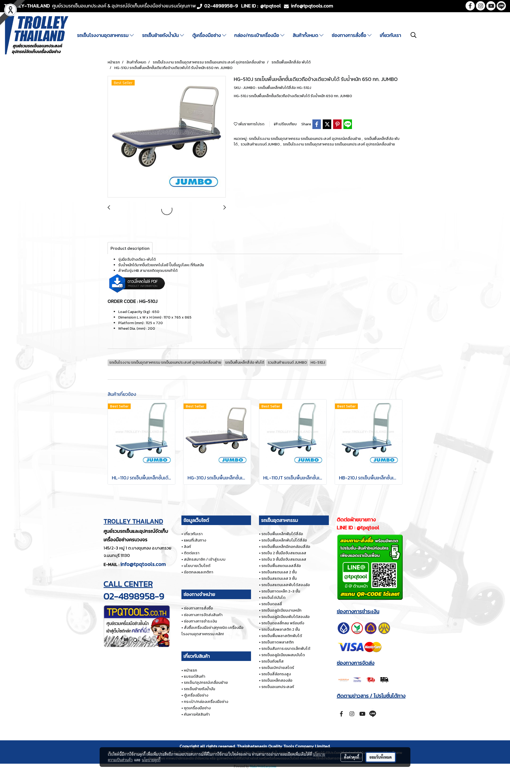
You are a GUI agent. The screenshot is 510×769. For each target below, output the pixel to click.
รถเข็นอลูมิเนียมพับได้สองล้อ (285, 616)
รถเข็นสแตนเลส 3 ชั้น (279, 578)
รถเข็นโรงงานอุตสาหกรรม (103, 35)
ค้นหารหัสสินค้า (197, 714)
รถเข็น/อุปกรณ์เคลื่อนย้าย (206, 682)
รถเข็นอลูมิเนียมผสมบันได (283, 655)
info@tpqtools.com (143, 564)
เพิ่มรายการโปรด (250, 124)
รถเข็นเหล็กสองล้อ (276, 680)
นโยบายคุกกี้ (151, 759)
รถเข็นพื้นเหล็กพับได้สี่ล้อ (282, 534)
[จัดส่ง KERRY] (364, 679)
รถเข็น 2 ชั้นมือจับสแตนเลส (283, 553)
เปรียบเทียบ (287, 124)
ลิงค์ (187, 546)
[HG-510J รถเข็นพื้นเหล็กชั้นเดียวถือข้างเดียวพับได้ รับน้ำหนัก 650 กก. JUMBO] (167, 137)
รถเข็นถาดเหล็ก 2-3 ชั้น (280, 591)
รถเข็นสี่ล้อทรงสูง (276, 674)
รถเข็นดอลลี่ (271, 604)
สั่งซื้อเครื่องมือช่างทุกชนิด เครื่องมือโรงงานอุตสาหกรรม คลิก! (212, 630)
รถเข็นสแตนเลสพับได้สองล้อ (285, 585)
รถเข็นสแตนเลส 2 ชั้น (279, 572)
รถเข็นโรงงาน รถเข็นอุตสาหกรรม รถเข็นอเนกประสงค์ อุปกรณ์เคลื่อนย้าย (305, 138)
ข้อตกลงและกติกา (198, 572)
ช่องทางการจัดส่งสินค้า (203, 615)
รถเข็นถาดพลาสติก (277, 642)
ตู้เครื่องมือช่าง (207, 35)
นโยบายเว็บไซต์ (197, 565)
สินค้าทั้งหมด (306, 35)
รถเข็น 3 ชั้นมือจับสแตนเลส (283, 559)
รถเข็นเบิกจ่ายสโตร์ (277, 667)
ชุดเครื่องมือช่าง (197, 708)
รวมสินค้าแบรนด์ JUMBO (260, 144)
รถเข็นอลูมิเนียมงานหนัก (281, 610)
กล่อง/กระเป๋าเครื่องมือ (257, 35)
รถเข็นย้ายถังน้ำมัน (161, 35)
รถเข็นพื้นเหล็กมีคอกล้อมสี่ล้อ (285, 546)
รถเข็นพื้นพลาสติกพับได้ (281, 636)
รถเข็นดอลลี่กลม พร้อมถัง (282, 623)
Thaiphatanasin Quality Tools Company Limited (283, 746)
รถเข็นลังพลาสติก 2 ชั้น (280, 629)
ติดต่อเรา (191, 553)
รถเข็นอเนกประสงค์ (277, 687)
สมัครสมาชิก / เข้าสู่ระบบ (205, 559)
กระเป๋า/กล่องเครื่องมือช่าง (206, 701)
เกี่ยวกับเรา (390, 35)
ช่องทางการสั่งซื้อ (349, 35)
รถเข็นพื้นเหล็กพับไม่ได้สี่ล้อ (284, 540)
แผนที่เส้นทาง (195, 540)
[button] (413, 35)
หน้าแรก (190, 670)
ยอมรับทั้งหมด (380, 757)
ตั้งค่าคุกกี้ (351, 757)
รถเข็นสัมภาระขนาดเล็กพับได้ (285, 648)
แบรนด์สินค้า (194, 676)
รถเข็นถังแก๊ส (272, 661)
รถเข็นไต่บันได (273, 597)
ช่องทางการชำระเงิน (200, 621)
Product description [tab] (130, 248)
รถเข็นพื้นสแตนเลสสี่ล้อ (281, 565)
